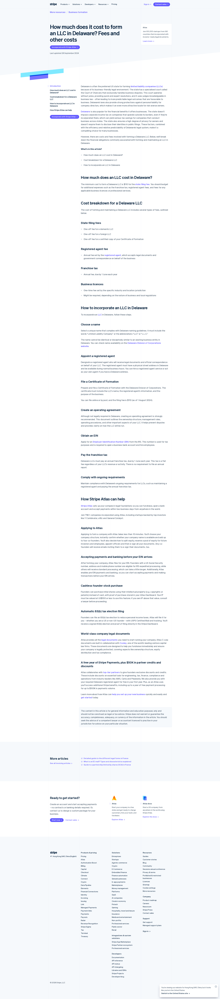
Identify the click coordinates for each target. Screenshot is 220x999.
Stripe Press (148, 910)
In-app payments (118, 882)
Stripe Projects (118, 973)
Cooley (123, 643)
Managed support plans (152, 925)
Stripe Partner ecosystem (122, 945)
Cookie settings (149, 888)
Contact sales (161, 4)
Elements (84, 888)
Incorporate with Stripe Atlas (64, 47)
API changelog (117, 967)
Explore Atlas (117, 819)
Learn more (147, 41)
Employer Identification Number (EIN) (111, 441)
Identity (84, 895)
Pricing (114, 4)
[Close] (215, 987)
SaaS (114, 895)
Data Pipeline (86, 885)
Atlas (83, 859)
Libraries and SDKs (119, 970)
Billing (83, 866)
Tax (82, 930)
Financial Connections (89, 891)
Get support (148, 922)
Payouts (84, 917)
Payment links (86, 911)
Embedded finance (119, 872)
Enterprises (116, 856)
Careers (146, 903)
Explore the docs (150, 817)
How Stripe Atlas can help (61, 110)
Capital (83, 869)
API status (116, 964)
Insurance (116, 914)
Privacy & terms (149, 872)
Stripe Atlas (86, 505)
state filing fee (142, 184)
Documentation (118, 957)
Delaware (85, 111)
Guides (145, 856)
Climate (84, 875)
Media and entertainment (122, 917)
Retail (114, 930)
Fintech (115, 904)
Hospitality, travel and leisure (123, 911)
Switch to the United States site (174, 993)
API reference (117, 960)
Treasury (84, 936)
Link (82, 904)
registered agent (112, 255)
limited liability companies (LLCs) (147, 86)
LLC (100, 314)
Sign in (146, 4)
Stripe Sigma (86, 927)
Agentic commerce (119, 863)
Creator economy (119, 901)
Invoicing (84, 898)
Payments (85, 914)
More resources (57, 12)
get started (86, 697)
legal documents (109, 639)
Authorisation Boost (89, 863)
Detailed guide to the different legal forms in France (106, 758)
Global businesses (119, 879)
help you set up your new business (129, 694)
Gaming (115, 907)
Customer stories (150, 859)
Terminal (84, 933)
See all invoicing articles (60, 763)
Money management (120, 888)
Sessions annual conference (154, 869)
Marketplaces (117, 885)
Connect (84, 879)
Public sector (117, 927)
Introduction (55, 86)
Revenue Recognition (89, 923)
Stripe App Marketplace (121, 942)
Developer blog (118, 976)
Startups (115, 859)
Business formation (78, 12)
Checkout (85, 872)
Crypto (83, 882)
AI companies (117, 898)
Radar (83, 920)
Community (147, 866)
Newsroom (147, 906)
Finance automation (120, 875)
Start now (56, 820)
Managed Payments (89, 907)
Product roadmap (150, 900)
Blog (144, 863)
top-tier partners (111, 672)
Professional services (120, 923)
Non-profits (116, 920)
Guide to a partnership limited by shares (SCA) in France (107, 765)
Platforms (116, 891)
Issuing (83, 901)
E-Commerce (117, 869)
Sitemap (146, 885)
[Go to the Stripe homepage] (52, 852)
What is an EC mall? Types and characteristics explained (107, 761)
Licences (146, 881)
